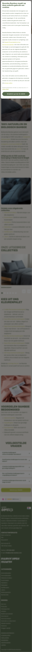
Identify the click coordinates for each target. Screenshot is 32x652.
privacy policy (8, 83)
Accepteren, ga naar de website (16, 94)
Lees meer (5, 89)
